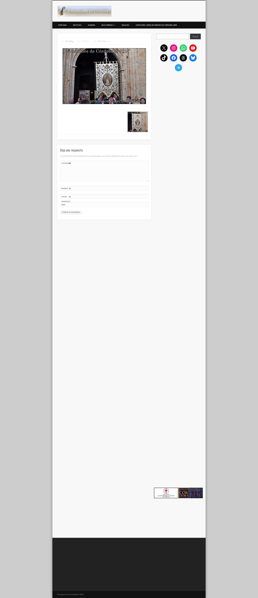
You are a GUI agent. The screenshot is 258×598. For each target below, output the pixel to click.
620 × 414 (101, 41)
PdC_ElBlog (69, 41)
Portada (62, 25)
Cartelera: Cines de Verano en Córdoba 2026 (156, 25)
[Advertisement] (178, 93)
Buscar (195, 36)
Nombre (66, 189)
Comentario (66, 163)
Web (63, 204)
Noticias (77, 25)
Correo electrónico (66, 199)
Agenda (91, 25)
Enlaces (125, 25)
